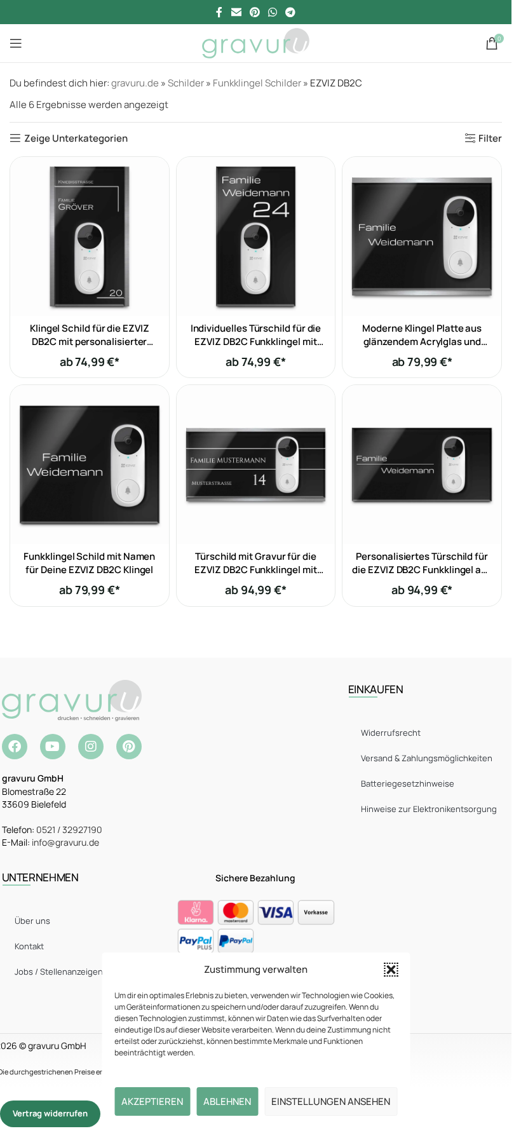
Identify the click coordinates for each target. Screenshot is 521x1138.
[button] (390, 969)
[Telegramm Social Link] (290, 12)
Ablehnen (227, 1101)
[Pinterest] (129, 746)
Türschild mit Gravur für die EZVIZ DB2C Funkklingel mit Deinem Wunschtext (255, 570)
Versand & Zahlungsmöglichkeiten (426, 758)
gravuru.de (135, 83)
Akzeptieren (152, 1101)
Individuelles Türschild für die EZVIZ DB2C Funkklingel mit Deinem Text (256, 342)
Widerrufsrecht (391, 732)
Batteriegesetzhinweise (407, 783)
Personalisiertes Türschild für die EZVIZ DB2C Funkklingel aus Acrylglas (422, 570)
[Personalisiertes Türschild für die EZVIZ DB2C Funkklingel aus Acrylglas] (421, 464)
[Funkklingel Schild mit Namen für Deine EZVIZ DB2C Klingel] (89, 464)
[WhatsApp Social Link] (272, 12)
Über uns (32, 920)
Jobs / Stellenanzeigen (59, 971)
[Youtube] (52, 746)
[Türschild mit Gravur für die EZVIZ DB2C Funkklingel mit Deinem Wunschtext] (256, 464)
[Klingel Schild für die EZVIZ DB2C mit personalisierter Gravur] (89, 236)
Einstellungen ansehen (330, 1101)
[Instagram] (91, 746)
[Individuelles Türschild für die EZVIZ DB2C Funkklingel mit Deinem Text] (256, 236)
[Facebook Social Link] (219, 12)
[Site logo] (255, 42)
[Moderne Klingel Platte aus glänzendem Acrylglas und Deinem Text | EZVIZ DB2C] (421, 236)
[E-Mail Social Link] (236, 12)
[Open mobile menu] (16, 43)
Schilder (186, 83)
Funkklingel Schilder (257, 83)
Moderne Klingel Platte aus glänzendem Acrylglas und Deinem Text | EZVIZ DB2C (422, 342)
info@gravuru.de (65, 842)
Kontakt (29, 946)
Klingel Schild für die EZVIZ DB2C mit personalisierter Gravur (89, 342)
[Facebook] (14, 746)
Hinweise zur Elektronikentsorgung (429, 809)
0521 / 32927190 (69, 829)
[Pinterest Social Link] (254, 12)
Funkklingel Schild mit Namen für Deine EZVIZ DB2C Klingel (89, 563)
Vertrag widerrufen (50, 1113)
